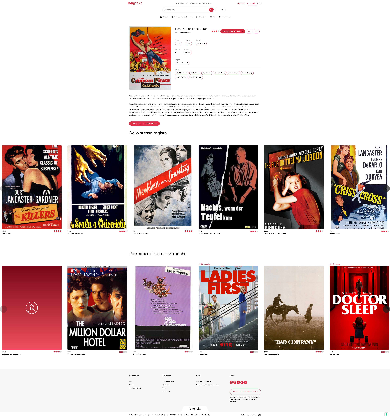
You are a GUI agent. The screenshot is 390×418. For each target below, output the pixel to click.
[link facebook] (231, 382)
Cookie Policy (206, 415)
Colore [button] (187, 52)
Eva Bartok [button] (207, 73)
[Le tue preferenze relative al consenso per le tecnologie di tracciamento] (386, 414)
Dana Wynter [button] (181, 77)
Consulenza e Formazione (200, 3)
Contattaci (167, 391)
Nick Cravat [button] (195, 73)
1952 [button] (178, 43)
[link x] (246, 382)
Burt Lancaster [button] (182, 73)
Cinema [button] (165, 17)
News (131, 385)
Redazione (166, 385)
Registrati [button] (240, 3)
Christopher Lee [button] (195, 77)
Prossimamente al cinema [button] (183, 17)
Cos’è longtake (168, 381)
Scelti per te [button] (225, 17)
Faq (164, 388)
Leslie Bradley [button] (247, 73)
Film (130, 381)
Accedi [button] (252, 3)
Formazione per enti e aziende (207, 385)
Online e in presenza (203, 381)
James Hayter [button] (233, 73)
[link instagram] (235, 382)
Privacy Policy (195, 415)
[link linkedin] (238, 382)
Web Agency (245, 415)
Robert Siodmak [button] (182, 63)
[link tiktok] (242, 382)
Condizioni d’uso (183, 415)
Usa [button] (189, 43)
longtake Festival (135, 388)
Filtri (221, 10)
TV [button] (214, 17)
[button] (232, 31)
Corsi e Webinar (181, 3)
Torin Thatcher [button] (220, 73)
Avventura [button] (201, 43)
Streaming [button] (202, 17)
